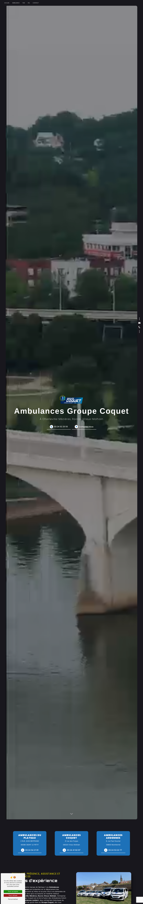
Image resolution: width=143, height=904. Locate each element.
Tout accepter (13, 891)
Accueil (6, 3)
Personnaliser (13, 899)
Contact (36, 3)
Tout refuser (12, 895)
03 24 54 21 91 (32, 850)
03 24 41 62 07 (73, 850)
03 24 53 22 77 (115, 850)
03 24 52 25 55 (61, 426)
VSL (29, 3)
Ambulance (15, 3)
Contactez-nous (86, 426)
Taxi (23, 3)
